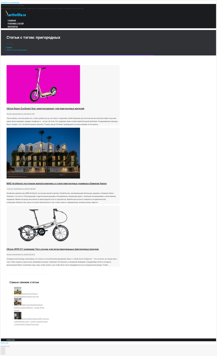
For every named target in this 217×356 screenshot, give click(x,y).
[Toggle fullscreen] (6, 346)
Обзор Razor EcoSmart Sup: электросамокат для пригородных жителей (45, 108)
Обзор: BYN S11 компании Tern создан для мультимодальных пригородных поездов (53, 249)
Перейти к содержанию (10, 2)
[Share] (4, 346)
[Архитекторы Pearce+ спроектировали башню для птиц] (18, 294)
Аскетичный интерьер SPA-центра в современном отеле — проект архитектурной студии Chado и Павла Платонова (31, 321)
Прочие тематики (13, 114)
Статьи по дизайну (13, 189)
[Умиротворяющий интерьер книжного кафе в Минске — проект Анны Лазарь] (18, 305)
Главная (9, 47)
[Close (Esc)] (2, 346)
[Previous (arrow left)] (2, 350)
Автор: (23, 114)
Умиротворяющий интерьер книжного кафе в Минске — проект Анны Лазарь (29, 307)
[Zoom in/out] (8, 346)
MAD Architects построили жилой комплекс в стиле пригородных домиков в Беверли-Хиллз (57, 183)
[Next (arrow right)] (4, 350)
